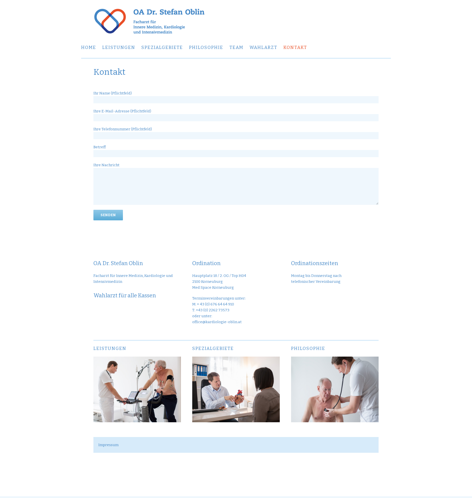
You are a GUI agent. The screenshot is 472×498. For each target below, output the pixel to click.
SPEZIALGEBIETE (213, 348)
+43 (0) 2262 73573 (212, 310)
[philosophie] (335, 359)
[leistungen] (137, 359)
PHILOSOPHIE (308, 348)
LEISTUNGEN (109, 348)
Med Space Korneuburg (213, 287)
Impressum (108, 445)
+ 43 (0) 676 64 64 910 (215, 304)
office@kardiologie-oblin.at (217, 322)
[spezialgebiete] (236, 359)
